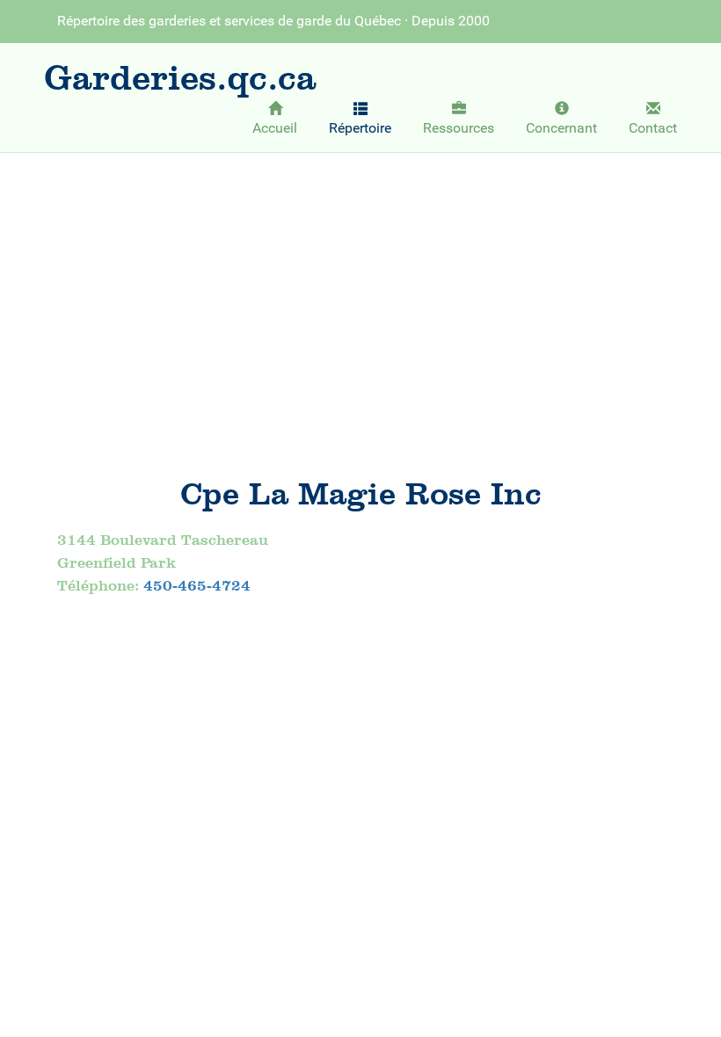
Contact (653, 128)
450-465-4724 (197, 585)
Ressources (458, 128)
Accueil (274, 128)
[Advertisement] (360, 296)
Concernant (561, 128)
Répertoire (360, 128)
